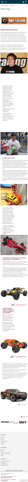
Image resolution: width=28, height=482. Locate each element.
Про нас (2, 436)
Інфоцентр (12, 5)
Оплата (2, 451)
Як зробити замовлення (5, 461)
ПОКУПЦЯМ (3, 447)
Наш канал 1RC (4, 441)
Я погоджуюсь (24, 480)
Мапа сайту (3, 462)
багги (14, 365)
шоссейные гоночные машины (9, 366)
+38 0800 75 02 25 (4, 463)
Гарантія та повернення (5, 452)
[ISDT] (22, 422)
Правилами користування (6, 477)
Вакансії (2, 444)
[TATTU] (13, 422)
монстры (23, 365)
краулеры (18, 365)
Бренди (2, 439)
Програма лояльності (5, 454)
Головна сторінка (4, 5)
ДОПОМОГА (3, 459)
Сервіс (2, 455)
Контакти (2, 438)
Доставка (3, 449)
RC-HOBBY (3, 435)
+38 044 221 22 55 (4, 465)
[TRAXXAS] (4, 422)
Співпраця (3, 442)
